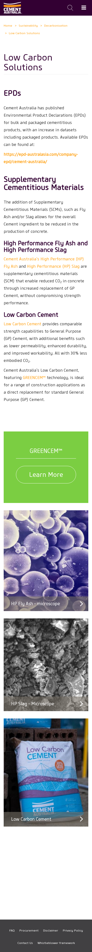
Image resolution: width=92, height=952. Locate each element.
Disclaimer (50, 930)
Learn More (46, 475)
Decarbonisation (55, 25)
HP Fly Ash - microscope (35, 603)
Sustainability (28, 25)
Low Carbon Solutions (24, 33)
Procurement (29, 930)
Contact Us (25, 943)
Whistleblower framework (56, 943)
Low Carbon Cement (31, 819)
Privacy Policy (73, 930)
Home (8, 25)
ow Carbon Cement (23, 324)
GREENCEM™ (34, 377)
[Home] (13, 8)
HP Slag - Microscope (32, 703)
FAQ (12, 930)
